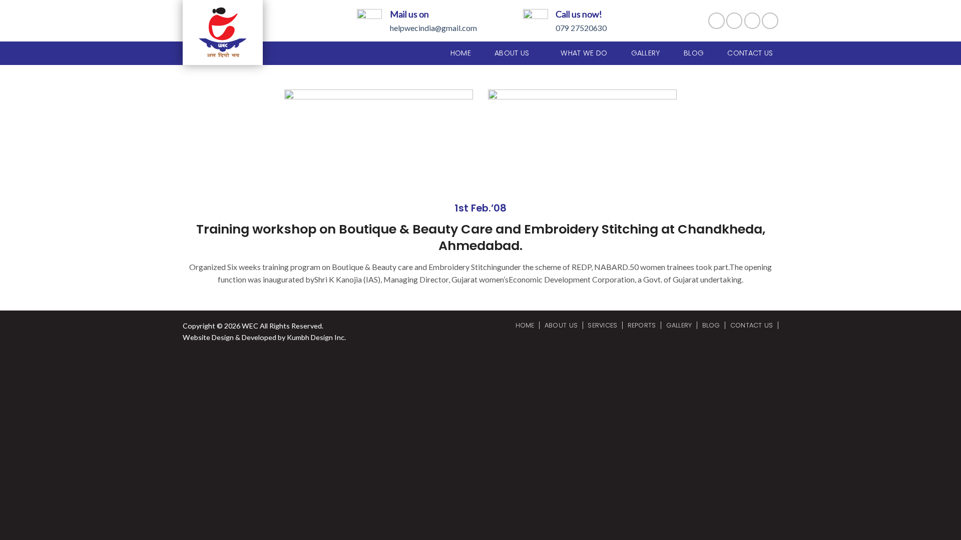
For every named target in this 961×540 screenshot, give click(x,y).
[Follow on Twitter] (752, 20)
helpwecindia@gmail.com (433, 27)
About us (512, 53)
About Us (561, 325)
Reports (642, 325)
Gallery (645, 53)
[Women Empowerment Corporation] (231, 32)
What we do (584, 53)
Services (602, 325)
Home (460, 53)
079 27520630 (581, 27)
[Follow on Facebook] (716, 20)
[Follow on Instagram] (734, 20)
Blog (694, 53)
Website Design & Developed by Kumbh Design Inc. (264, 337)
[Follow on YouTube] (770, 20)
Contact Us (750, 53)
